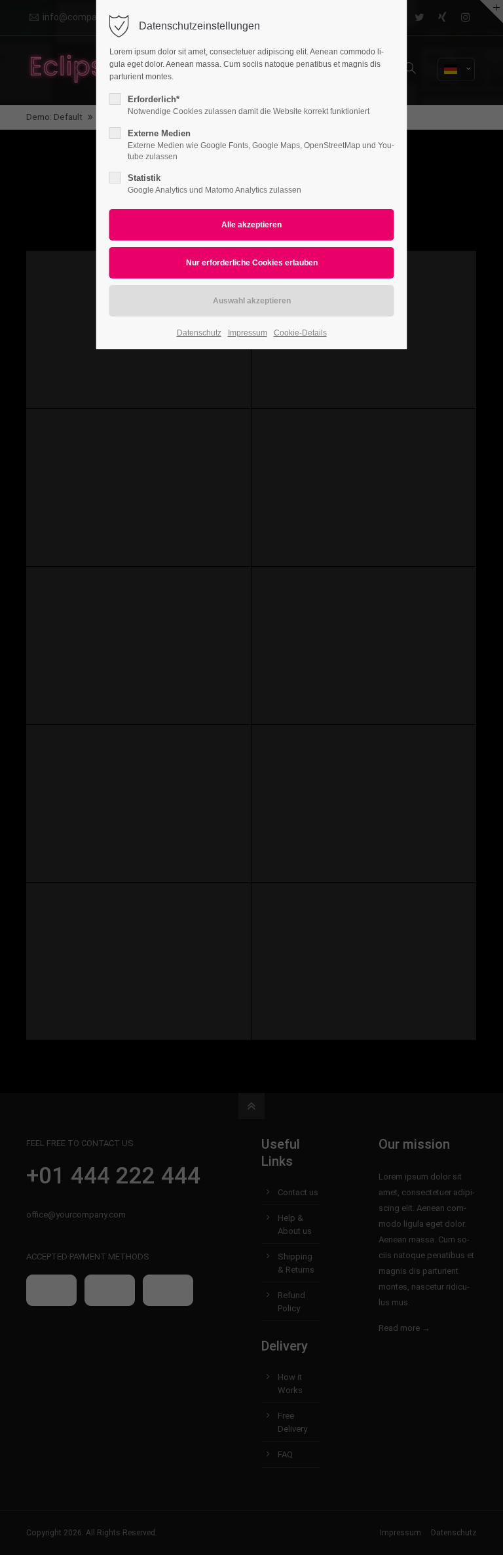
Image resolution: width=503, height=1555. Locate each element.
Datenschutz (199, 332)
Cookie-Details (300, 332)
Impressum (247, 332)
